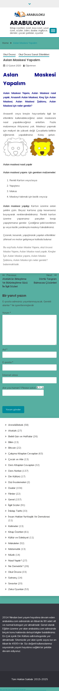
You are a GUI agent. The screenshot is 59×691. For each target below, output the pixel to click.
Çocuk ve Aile (15, 459)
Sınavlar (12, 583)
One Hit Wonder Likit (21, 689)
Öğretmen (30, 65)
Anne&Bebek (15, 424)
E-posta (7, 362)
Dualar (11, 487)
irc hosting (13, 689)
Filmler (11, 493)
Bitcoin (12, 447)
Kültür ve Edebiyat (18, 537)
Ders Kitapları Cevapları (21, 465)
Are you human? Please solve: (19, 387)
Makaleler (13, 543)
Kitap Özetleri (15, 531)
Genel (11, 499)
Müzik (11, 554)
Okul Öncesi (9, 54)
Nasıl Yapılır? (15, 560)
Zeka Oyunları (16, 589)
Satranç (12, 577)
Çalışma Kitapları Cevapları (23, 453)
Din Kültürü (14, 476)
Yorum (6, 312)
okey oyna (2, 689)
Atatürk (12, 430)
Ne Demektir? (16, 566)
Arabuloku (27, 23)
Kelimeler (13, 526)
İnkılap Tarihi (15, 510)
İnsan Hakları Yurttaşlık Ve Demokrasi (29, 516)
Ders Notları (15, 470)
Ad (4, 349)
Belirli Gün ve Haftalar (20, 436)
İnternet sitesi (10, 374)
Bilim (10, 442)
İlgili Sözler (14, 505)
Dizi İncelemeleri (17, 482)
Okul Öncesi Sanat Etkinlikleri (34, 54)
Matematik (14, 548)
